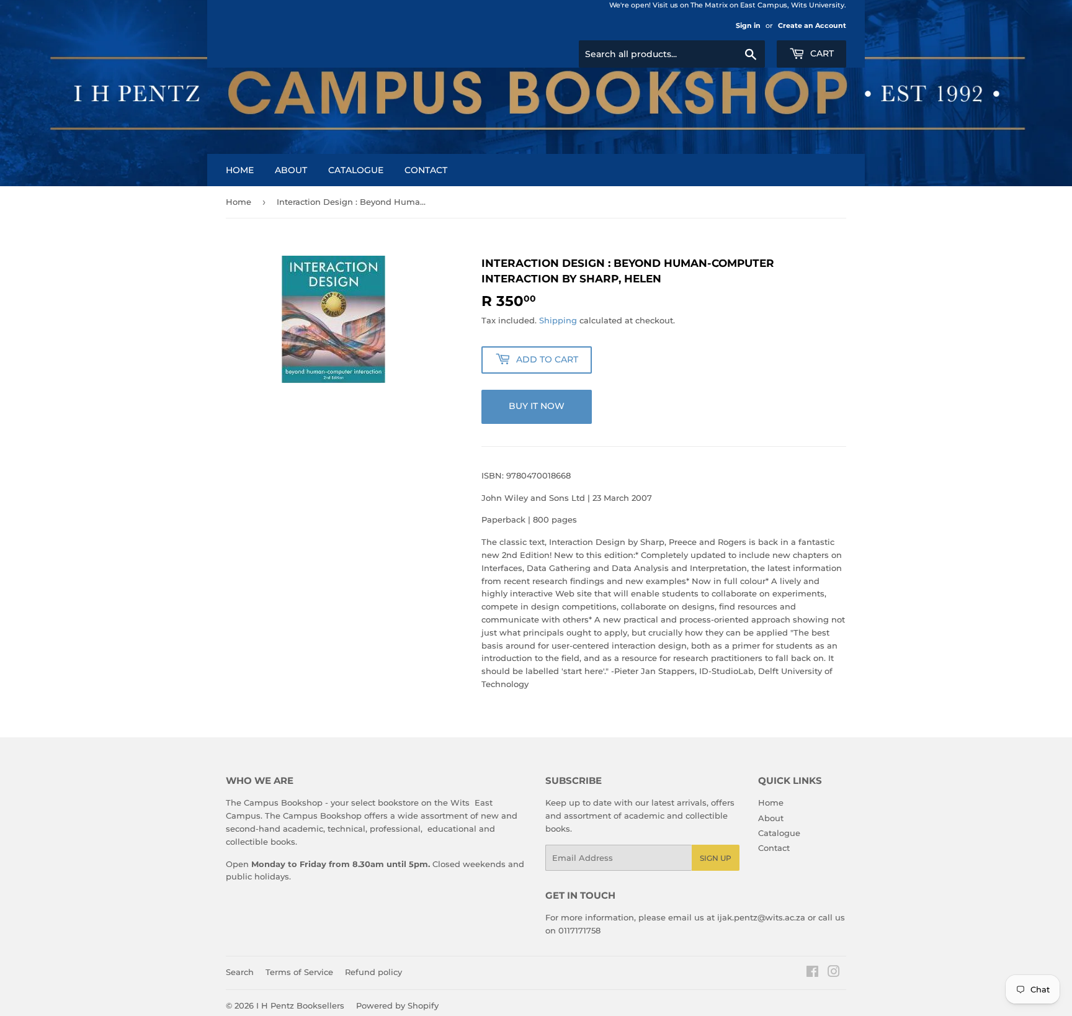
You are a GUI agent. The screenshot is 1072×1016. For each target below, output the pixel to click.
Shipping (558, 320)
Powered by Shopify (397, 1005)
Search (240, 972)
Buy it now (537, 405)
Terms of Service (299, 972)
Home (240, 170)
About (291, 170)
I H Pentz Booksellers (300, 1005)
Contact (425, 170)
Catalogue (355, 170)
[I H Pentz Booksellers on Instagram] (834, 973)
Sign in (748, 25)
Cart (821, 53)
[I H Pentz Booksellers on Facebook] (812, 973)
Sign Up (715, 858)
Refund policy (373, 972)
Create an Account (812, 25)
